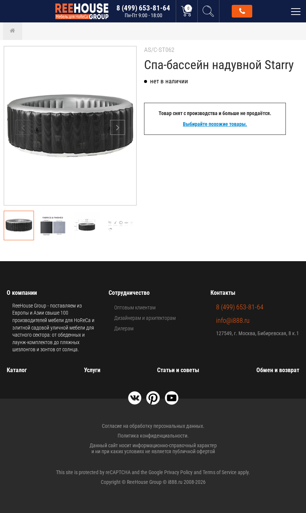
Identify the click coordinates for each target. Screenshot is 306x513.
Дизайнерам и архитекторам (145, 318)
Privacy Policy (178, 472)
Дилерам (124, 328)
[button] (117, 127)
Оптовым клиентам (135, 307)
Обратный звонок (242, 11)
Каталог (17, 370)
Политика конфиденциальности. (153, 436)
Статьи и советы (178, 370)
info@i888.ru (233, 320)
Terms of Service (220, 472)
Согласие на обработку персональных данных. (153, 426)
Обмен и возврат (277, 370)
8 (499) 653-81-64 (143, 11)
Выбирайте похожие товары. (215, 124)
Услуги (92, 370)
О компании (22, 292)
